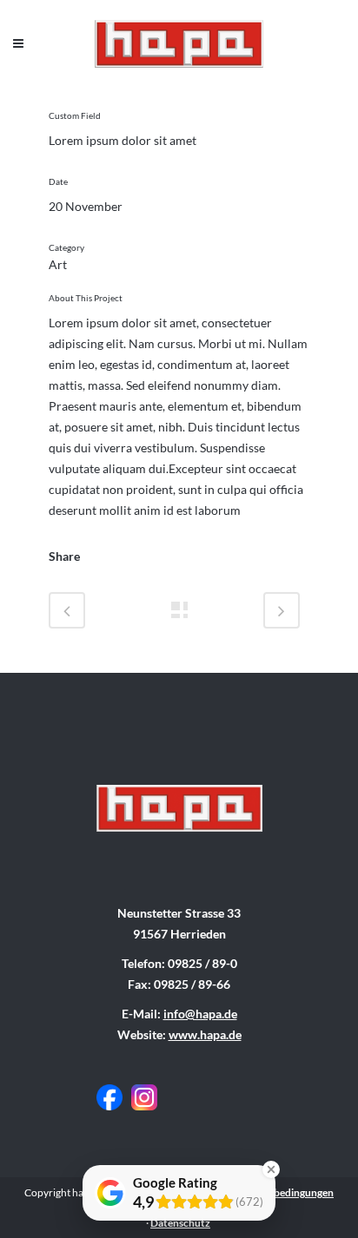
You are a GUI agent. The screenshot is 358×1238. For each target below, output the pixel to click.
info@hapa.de (200, 1013)
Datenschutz (180, 1222)
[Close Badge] (271, 1169)
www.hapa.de (205, 1034)
